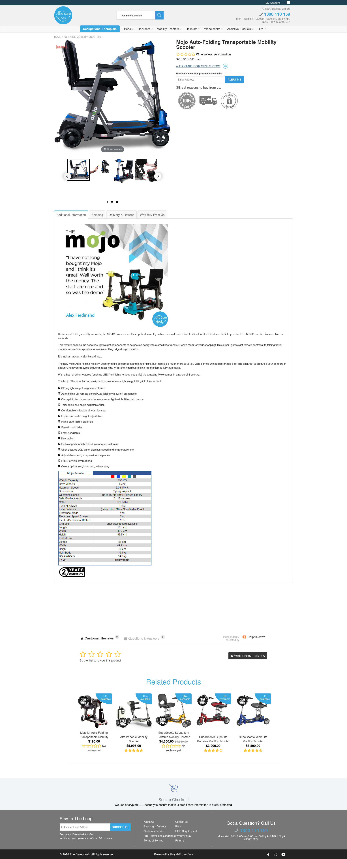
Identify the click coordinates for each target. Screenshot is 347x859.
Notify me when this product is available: (199, 73)
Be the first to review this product (100, 660)
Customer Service (154, 831)
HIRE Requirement (186, 831)
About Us (149, 821)
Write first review (249, 656)
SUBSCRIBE (120, 827)
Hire (261, 29)
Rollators (192, 29)
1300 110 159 (276, 14)
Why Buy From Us (152, 214)
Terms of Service (153, 840)
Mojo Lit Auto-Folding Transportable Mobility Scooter (94, 734)
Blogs (178, 826)
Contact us (181, 821)
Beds (128, 29)
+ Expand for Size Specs (198, 66)
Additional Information (71, 214)
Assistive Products (239, 29)
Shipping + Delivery (155, 826)
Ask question (222, 54)
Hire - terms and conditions (159, 836)
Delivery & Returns (121, 214)
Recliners (144, 29)
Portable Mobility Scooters (82, 36)
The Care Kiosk (80, 854)
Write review (204, 54)
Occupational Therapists (100, 29)
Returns (179, 840)
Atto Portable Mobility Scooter (133, 739)
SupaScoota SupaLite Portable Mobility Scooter (213, 739)
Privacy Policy (183, 836)
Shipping (97, 214)
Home (57, 36)
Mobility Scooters (168, 29)
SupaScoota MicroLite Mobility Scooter (253, 739)
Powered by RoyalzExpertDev (173, 854)
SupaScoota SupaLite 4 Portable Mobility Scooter (173, 734)
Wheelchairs (212, 29)
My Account (272, 2)
